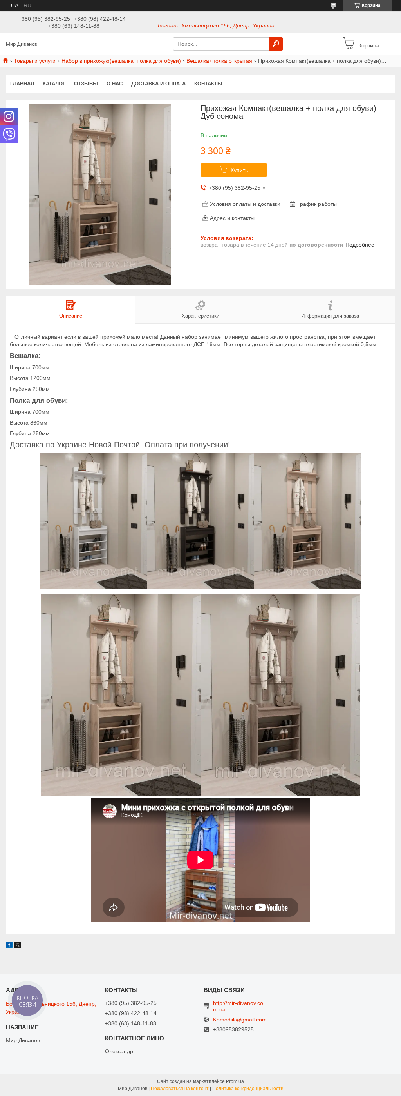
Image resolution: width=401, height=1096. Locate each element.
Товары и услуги (35, 61)
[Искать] (276, 44)
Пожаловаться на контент (180, 1088)
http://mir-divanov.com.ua (238, 1006)
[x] (17, 946)
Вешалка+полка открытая (219, 61)
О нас (115, 84)
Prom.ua (235, 1081)
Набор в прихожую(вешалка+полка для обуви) (121, 61)
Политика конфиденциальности (248, 1088)
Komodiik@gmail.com (240, 1020)
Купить (239, 170)
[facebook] (9, 946)
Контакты (208, 84)
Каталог (54, 84)
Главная (22, 84)
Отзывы (86, 84)
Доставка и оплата (158, 84)
